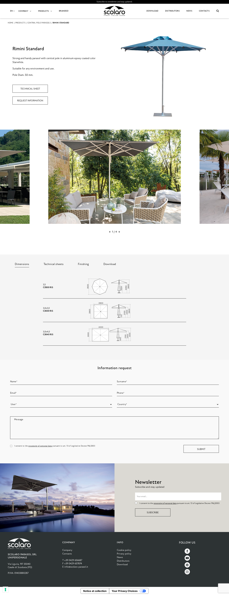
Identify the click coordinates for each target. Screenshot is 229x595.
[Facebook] (187, 551)
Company (67, 550)
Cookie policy (124, 550)
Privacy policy (124, 553)
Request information (30, 100)
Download (122, 564)
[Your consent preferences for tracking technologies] (5, 590)
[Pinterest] (187, 565)
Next (119, 231)
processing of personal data (40, 446)
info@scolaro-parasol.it (76, 566)
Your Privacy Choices (125, 591)
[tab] (22, 264)
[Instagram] (187, 571)
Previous (110, 231)
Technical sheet (30, 88)
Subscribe (153, 512)
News (120, 557)
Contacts (67, 553)
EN (11, 11)
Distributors (123, 560)
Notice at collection (95, 591)
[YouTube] (187, 558)
